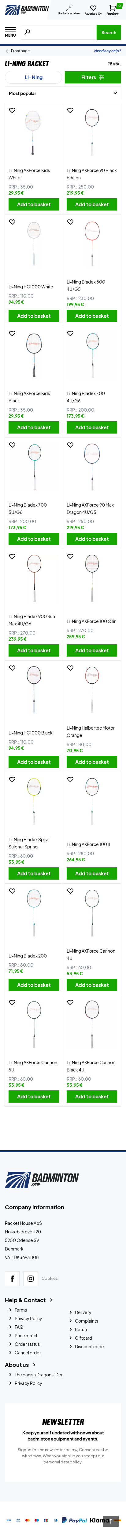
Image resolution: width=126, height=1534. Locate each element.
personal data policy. (63, 1461)
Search (109, 32)
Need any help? (107, 51)
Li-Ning (34, 77)
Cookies (50, 1278)
